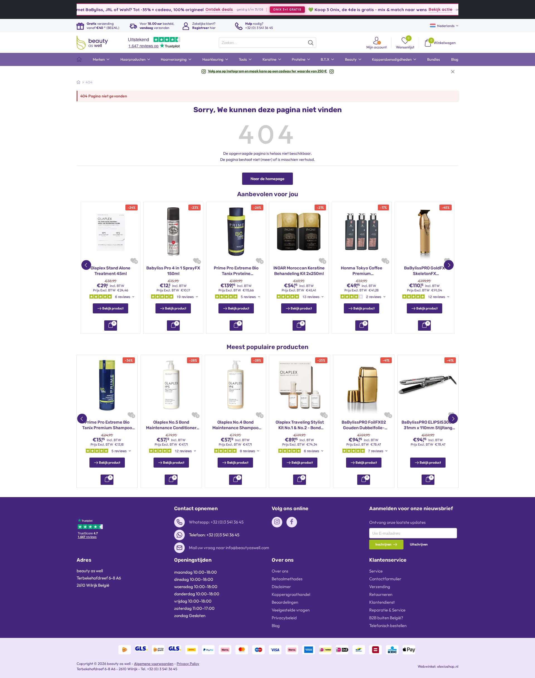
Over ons (280, 571)
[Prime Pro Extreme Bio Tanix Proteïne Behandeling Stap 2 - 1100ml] (236, 231)
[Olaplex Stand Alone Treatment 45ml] (110, 231)
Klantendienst (382, 602)
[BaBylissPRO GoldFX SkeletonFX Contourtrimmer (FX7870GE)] (424, 231)
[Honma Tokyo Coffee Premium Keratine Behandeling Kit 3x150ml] (361, 231)
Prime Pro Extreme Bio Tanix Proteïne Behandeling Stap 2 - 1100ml (236, 271)
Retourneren (380, 594)
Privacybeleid (284, 617)
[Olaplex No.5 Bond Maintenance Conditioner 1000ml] (171, 385)
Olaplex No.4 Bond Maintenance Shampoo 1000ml (235, 425)
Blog (276, 625)
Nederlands (445, 26)
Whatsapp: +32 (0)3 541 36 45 (216, 522)
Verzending (379, 586)
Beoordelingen (285, 602)
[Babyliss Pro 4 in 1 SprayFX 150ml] (173, 231)
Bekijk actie (419, 9)
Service (376, 571)
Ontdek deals (198, 9)
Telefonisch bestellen (388, 625)
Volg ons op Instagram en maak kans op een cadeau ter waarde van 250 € (267, 71)
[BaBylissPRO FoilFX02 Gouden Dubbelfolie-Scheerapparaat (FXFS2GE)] (363, 385)
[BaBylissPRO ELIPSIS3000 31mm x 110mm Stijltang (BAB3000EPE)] (428, 385)
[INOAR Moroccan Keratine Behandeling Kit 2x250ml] (299, 231)
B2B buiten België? (386, 617)
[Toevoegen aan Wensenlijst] (133, 261)
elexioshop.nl (447, 666)
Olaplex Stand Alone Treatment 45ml (110, 271)
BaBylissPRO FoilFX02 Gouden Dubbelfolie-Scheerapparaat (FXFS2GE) (363, 425)
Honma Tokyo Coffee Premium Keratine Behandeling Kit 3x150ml (361, 271)
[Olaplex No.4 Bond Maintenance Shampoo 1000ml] (235, 385)
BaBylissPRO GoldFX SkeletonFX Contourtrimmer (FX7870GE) (424, 271)
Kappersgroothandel (291, 594)
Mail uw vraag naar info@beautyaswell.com (229, 547)
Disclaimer (281, 586)
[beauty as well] (92, 43)
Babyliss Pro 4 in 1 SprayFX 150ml (173, 271)
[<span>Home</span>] (79, 59)
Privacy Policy (188, 663)
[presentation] (267, 43)
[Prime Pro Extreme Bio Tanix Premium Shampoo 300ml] (107, 385)
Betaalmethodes (287, 578)
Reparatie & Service (387, 610)
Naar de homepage (267, 178)
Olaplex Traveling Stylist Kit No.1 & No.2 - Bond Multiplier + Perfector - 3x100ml (300, 425)
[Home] (78, 82)
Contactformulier (385, 578)
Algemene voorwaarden (153, 663)
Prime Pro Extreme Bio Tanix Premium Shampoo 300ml (107, 425)
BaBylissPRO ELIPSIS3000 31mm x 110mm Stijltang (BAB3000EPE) (428, 425)
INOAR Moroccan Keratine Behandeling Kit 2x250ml (299, 271)
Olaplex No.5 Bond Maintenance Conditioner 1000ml (171, 425)
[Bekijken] (110, 325)
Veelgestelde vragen (291, 610)
